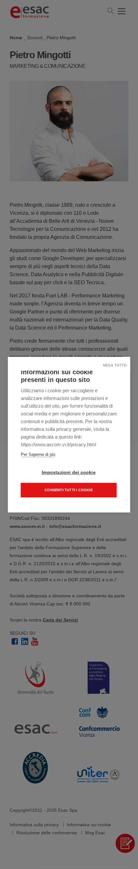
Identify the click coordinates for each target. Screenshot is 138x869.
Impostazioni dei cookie (69, 472)
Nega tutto (115, 365)
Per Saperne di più (38, 454)
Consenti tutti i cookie (69, 490)
